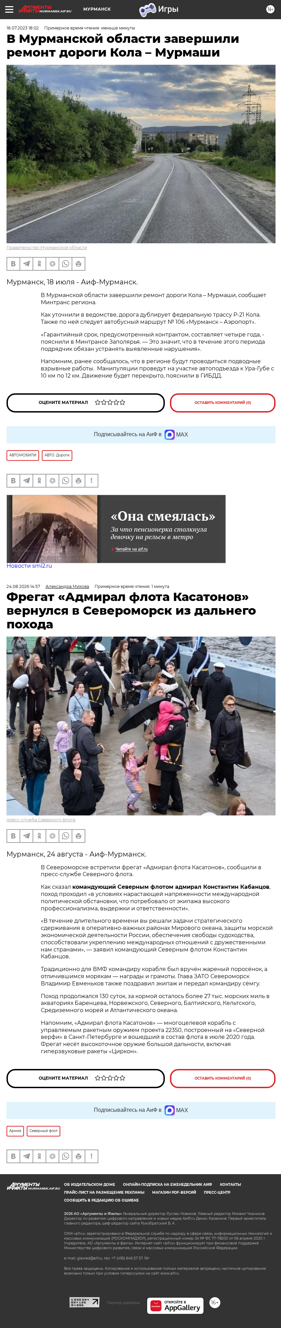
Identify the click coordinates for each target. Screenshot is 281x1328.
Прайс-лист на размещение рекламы (104, 1192)
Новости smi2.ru (29, 566)
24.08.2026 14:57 (23, 586)
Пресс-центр (217, 1192)
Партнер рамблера (123, 1303)
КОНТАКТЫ (230, 1184)
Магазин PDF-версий (174, 1192)
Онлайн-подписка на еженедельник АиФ (167, 1184)
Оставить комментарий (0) (223, 403)
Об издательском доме (89, 1184)
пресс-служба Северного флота (41, 819)
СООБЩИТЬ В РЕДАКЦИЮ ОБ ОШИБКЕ (101, 1200)
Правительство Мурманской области (47, 247)
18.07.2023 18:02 (23, 27)
